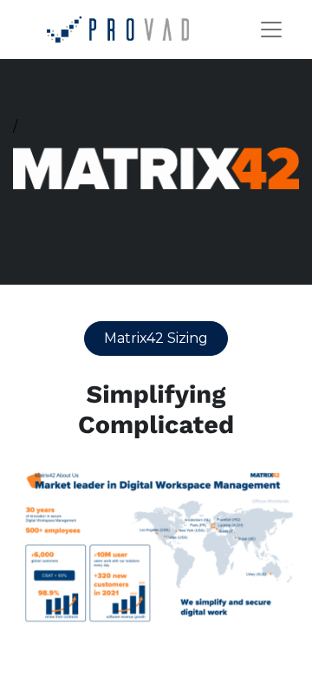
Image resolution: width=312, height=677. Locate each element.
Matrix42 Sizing (156, 338)
